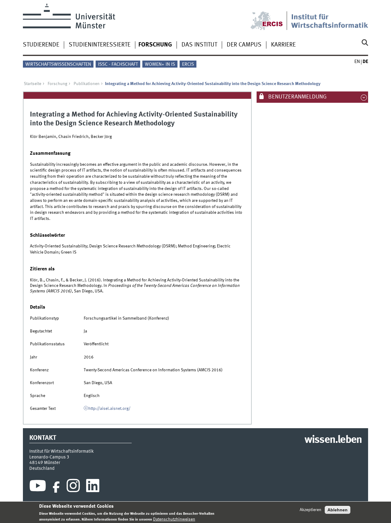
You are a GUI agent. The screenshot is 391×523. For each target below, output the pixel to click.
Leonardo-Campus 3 (49, 457)
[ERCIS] (271, 17)
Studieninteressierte (99, 45)
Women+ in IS (160, 64)
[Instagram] (73, 487)
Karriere (283, 45)
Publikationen (87, 84)
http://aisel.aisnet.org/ (109, 408)
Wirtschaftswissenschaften (58, 64)
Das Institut (199, 45)
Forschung (155, 45)
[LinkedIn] (92, 487)
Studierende (41, 45)
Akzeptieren (310, 510)
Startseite (32, 84)
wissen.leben (333, 440)
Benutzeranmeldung (297, 97)
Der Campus (244, 45)
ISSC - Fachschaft (118, 64)
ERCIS (188, 64)
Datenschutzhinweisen (174, 519)
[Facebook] (56, 487)
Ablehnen (337, 509)
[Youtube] (37, 487)
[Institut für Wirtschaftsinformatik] (329, 17)
